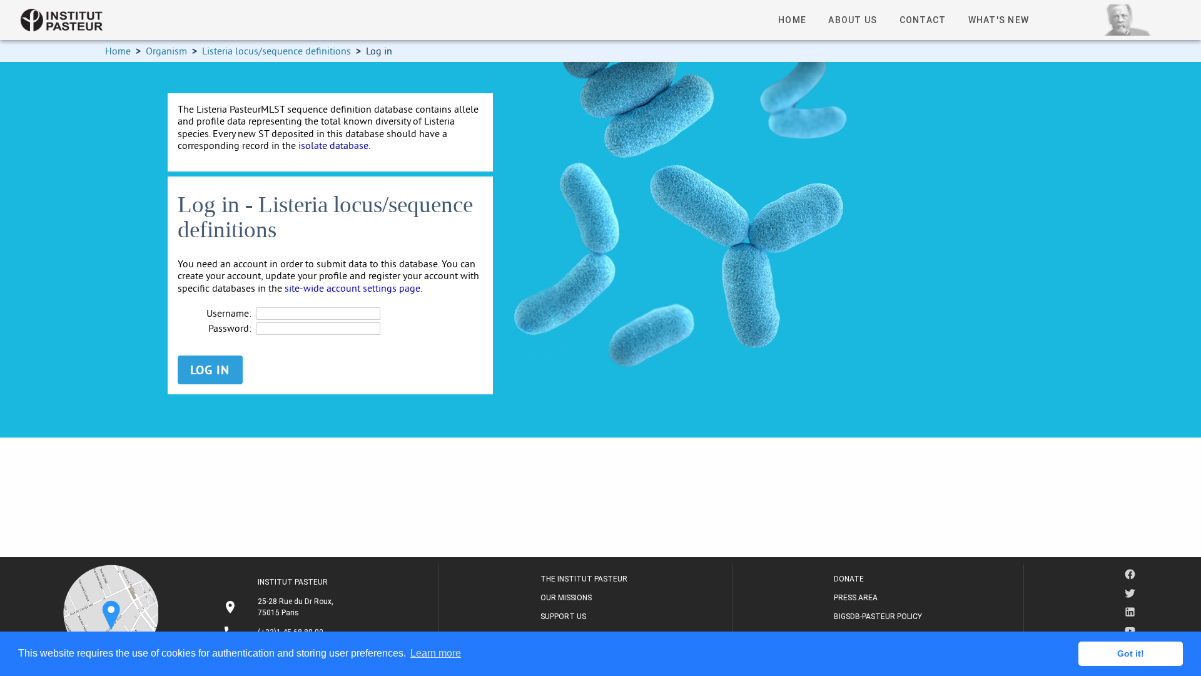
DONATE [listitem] (849, 579)
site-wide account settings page (352, 288)
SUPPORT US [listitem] (563, 616)
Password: (229, 328)
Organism (166, 50)
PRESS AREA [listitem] (856, 597)
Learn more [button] (435, 653)
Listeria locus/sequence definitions (276, 50)
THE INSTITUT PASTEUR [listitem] (583, 579)
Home (118, 50)
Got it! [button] (1130, 653)
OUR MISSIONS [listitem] (566, 597)
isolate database (333, 145)
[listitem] (280, 607)
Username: (228, 313)
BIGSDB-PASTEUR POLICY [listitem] (878, 616)
